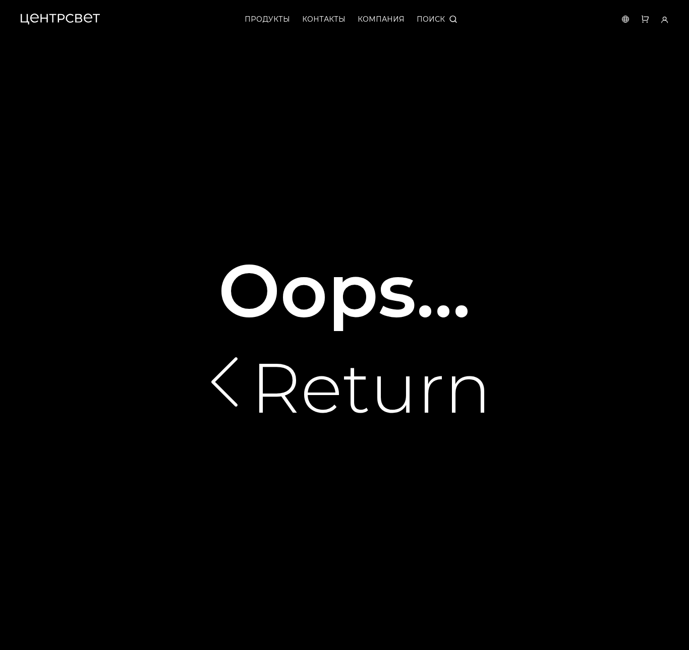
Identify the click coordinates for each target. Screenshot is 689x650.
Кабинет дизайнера (658, 19)
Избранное (639, 19)
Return (371, 388)
